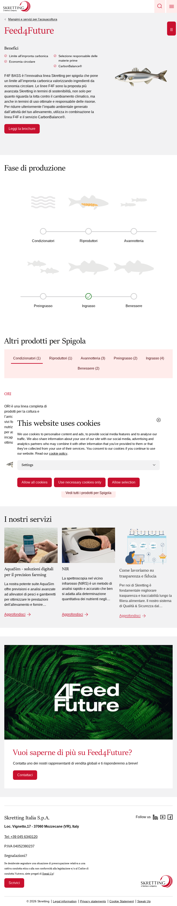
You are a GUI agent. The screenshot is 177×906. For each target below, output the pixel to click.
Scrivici (14, 883)
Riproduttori (89, 241)
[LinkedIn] (155, 817)
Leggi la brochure (22, 129)
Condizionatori (43, 241)
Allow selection (123, 482)
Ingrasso (88, 306)
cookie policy (58, 453)
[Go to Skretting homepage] (17, 6)
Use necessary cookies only (79, 482)
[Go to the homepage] (157, 881)
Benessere (134, 306)
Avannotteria (134, 241)
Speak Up (47, 873)
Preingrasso (43, 306)
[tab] (27, 359)
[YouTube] (162, 817)
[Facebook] (170, 817)
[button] (159, 6)
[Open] (171, 29)
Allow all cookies (34, 482)
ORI (7, 394)
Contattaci (25, 775)
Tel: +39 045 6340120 (21, 837)
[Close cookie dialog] (158, 420)
